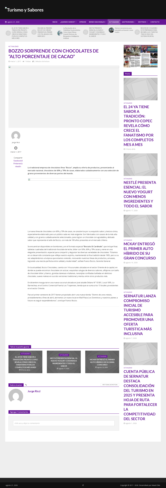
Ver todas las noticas (109, 384)
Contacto (154, 22)
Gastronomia (128, 22)
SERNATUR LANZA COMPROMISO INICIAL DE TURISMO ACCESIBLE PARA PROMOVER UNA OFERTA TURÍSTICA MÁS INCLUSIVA (140, 315)
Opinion (82, 22)
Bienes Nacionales (97, 22)
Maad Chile (156, 485)
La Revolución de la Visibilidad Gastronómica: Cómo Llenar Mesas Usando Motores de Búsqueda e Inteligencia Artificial (71, 33)
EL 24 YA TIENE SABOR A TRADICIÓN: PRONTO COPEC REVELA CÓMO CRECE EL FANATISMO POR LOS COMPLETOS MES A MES (20, 33)
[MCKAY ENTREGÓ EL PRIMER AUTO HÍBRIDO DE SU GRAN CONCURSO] (141, 226)
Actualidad (114, 22)
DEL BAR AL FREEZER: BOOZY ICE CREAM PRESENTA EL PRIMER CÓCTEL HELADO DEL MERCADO (45, 32)
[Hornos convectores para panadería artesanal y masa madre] (111, 30)
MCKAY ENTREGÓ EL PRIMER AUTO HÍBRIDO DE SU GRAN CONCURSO (102, 362)
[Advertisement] (120, 9)
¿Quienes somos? (67, 22)
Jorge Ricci (16, 142)
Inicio (55, 22)
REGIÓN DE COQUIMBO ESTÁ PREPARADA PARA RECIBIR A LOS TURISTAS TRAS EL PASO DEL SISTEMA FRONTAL (149, 32)
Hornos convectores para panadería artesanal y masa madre (124, 30)
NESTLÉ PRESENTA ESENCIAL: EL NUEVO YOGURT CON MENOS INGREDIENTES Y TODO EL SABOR (97, 32)
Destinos (142, 22)
